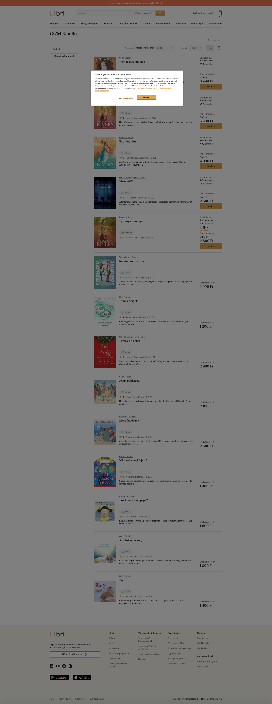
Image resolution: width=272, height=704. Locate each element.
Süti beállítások (126, 98)
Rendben (147, 97)
